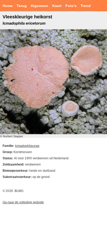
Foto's (71, 6)
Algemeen (39, 6)
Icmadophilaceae (27, 146)
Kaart (57, 6)
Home (8, 6)
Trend (86, 6)
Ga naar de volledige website (23, 202)
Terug (22, 6)
